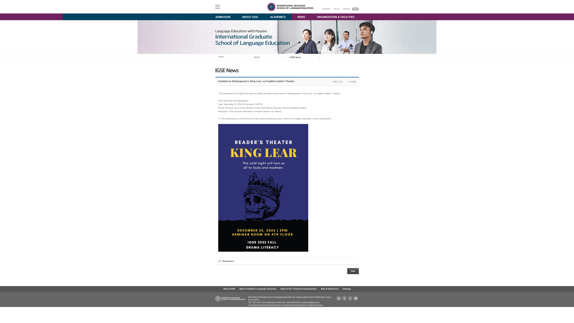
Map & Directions (329, 289)
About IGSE (229, 289)
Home (221, 56)
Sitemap (347, 289)
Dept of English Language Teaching (257, 289)
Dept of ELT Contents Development (299, 289)
